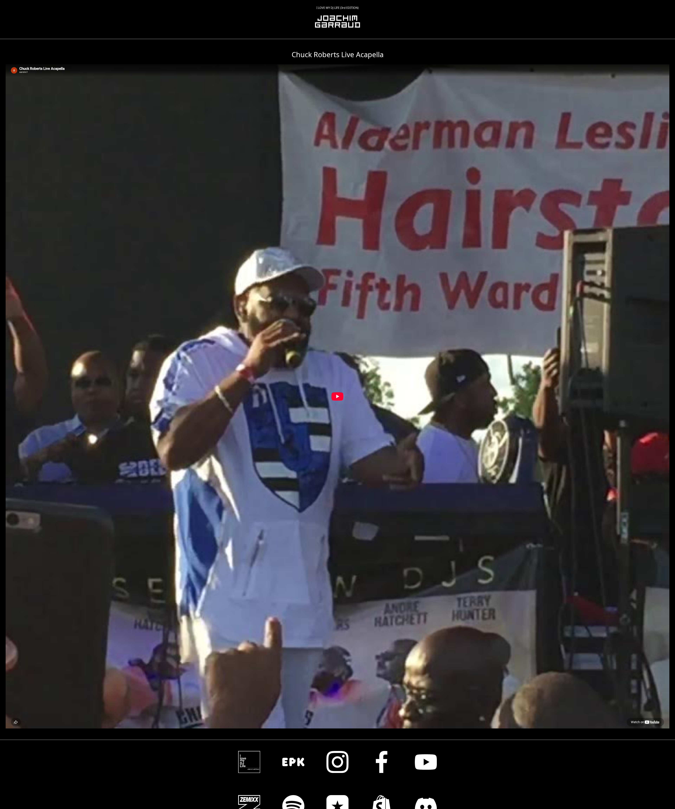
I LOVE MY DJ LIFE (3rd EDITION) (337, 8)
